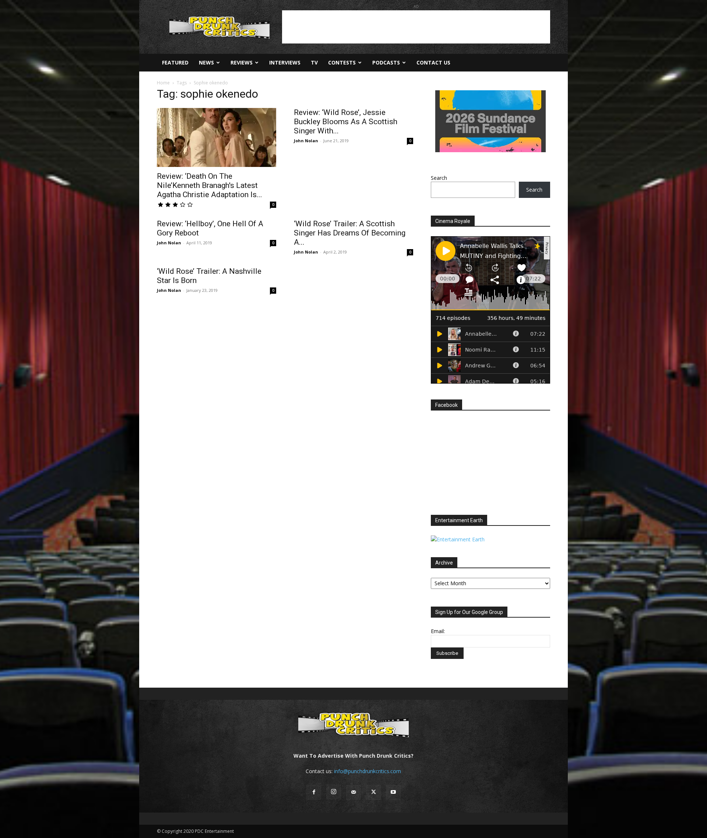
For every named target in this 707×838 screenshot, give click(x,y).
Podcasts (386, 62)
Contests (342, 62)
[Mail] (353, 792)
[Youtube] (393, 792)
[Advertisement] (416, 26)
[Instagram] (333, 792)
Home (163, 83)
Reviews (242, 62)
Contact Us (433, 62)
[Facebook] (313, 792)
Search (439, 177)
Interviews (284, 62)
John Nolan (306, 140)
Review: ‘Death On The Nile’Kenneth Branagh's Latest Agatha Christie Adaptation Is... (209, 185)
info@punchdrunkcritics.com (367, 771)
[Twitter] (373, 792)
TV (314, 62)
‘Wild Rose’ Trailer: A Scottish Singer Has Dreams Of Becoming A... (349, 233)
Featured (175, 62)
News (206, 62)
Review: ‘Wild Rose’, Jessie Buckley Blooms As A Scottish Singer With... (345, 121)
